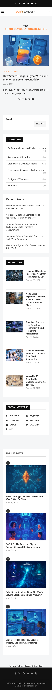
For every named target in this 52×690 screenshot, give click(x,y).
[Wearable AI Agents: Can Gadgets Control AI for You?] (14, 380)
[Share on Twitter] (26, 99)
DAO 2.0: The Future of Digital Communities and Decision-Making (23, 545)
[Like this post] (19, 99)
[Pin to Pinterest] (29, 99)
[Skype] (36, 3)
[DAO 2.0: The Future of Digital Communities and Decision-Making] (26, 527)
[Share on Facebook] (23, 99)
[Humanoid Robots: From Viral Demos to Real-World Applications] (14, 355)
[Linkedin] (28, 3)
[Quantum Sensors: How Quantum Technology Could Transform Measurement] (14, 326)
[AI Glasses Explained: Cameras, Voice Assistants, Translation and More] (14, 298)
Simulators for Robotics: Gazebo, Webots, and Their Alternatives (22, 641)
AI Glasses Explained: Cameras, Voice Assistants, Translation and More (36, 299)
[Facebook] (15, 3)
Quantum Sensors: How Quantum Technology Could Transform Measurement (21, 227)
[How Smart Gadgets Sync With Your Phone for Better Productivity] (26, 50)
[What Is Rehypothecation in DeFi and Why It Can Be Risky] (26, 479)
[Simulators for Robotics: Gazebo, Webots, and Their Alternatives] (26, 622)
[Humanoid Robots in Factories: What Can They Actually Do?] (14, 275)
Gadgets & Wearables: (27, 179)
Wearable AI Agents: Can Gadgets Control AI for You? (36, 380)
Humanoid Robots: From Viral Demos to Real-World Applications (36, 355)
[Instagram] (24, 3)
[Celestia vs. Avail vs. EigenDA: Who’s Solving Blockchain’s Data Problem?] (26, 574)
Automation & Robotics (27, 157)
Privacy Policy (16, 666)
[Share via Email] (33, 99)
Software (27, 185)
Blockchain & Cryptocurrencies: (27, 163)
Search (9, 119)
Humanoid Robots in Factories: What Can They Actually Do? (36, 274)
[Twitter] (20, 3)
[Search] (49, 11)
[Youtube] (32, 3)
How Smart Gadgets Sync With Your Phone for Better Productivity (25, 78)
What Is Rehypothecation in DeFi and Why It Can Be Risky (24, 498)
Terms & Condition (34, 666)
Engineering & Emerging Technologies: (27, 170)
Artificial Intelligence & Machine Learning (27, 148)
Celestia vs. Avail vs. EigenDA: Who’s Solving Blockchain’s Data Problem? (24, 593)
